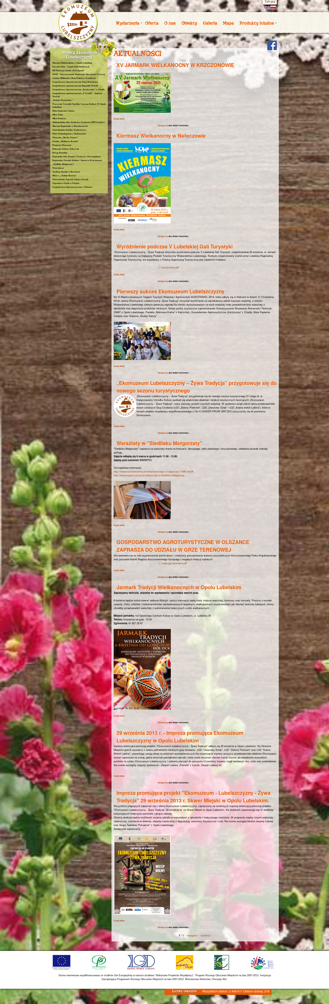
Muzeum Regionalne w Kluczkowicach (70, 126)
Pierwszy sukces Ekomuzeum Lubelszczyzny (170, 291)
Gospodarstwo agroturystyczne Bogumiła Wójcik (75, 86)
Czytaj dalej (119, 118)
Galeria (210, 23)
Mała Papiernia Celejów (63, 111)
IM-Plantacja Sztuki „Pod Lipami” (68, 70)
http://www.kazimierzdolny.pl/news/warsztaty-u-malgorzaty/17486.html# (153, 471)
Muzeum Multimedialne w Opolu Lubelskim (72, 63)
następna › (192, 935)
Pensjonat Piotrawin (61, 145)
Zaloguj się (163, 125)
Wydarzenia (126, 23)
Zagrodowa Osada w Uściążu (65, 183)
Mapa (228, 23)
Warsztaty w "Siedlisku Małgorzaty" (159, 443)
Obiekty (189, 23)
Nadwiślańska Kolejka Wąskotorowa (69, 130)
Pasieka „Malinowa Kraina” (65, 141)
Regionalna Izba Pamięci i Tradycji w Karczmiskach (76, 156)
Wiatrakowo (58, 168)
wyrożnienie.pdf (170, 267)
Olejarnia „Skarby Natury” (65, 137)
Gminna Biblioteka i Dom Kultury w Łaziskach (74, 78)
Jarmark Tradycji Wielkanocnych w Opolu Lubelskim (179, 587)
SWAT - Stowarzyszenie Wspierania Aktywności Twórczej (78, 74)
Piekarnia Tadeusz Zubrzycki (65, 149)
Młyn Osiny (57, 114)
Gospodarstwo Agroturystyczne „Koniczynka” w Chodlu (78, 89)
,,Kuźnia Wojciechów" (62, 100)
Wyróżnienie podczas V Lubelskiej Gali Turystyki (175, 246)
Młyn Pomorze (59, 118)
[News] (267, 7)
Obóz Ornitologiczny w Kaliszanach (69, 133)
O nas (170, 23)
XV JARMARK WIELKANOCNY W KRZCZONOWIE (175, 65)
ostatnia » (206, 935)
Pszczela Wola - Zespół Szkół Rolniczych (70, 66)
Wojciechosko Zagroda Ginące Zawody (70, 179)
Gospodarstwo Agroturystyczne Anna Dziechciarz (75, 82)
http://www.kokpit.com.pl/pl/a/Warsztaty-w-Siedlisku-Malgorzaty (149, 475)
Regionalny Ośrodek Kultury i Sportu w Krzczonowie (77, 160)
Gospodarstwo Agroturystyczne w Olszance (72, 187)
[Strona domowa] (78, 40)
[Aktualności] (274, 7)
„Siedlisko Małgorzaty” (63, 164)
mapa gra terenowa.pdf (174, 563)
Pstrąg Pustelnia (59, 153)
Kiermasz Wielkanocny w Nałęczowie (161, 135)
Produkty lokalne (255, 23)
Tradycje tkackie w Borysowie (66, 172)
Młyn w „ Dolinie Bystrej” (64, 175)
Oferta (152, 23)
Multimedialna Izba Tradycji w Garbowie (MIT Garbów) (78, 122)
